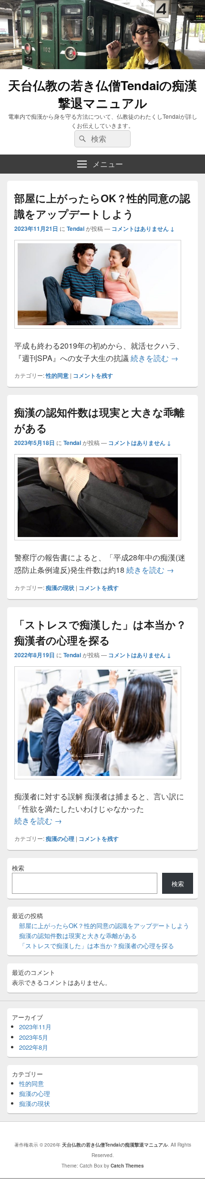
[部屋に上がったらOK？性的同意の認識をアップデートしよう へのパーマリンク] (97, 333)
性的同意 (57, 375)
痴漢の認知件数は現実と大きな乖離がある (78, 935)
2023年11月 (35, 1026)
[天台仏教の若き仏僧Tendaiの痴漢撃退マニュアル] (102, 66)
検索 (18, 867)
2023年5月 (33, 1037)
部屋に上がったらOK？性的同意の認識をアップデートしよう (102, 205)
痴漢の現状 (60, 587)
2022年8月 (33, 1047)
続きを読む (154, 357)
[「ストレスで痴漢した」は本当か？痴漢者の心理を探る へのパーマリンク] (97, 783)
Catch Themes (127, 1165)
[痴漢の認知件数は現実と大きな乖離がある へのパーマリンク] (97, 544)
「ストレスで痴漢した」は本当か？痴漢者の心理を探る (100, 632)
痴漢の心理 (60, 838)
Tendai (75, 228)
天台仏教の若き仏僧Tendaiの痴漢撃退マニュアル (102, 94)
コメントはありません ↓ (143, 228)
